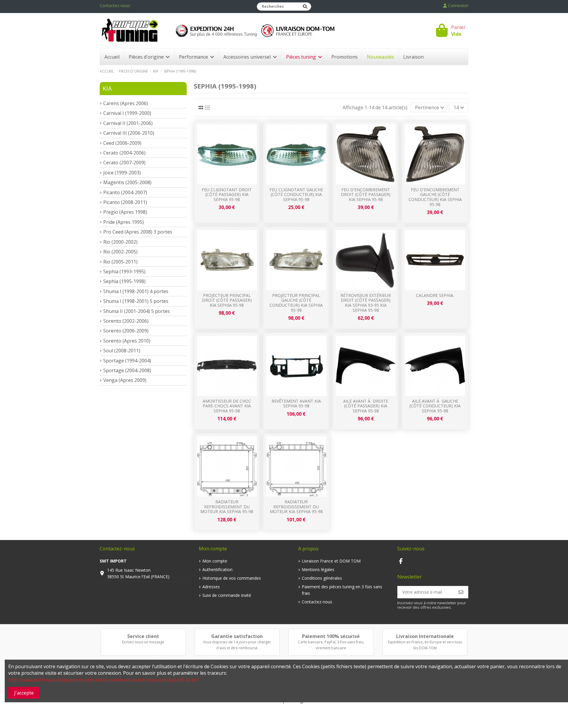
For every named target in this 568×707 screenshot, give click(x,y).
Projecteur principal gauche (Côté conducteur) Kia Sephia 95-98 (296, 303)
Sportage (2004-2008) (127, 370)
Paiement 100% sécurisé (331, 636)
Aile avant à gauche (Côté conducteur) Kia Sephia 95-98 (435, 406)
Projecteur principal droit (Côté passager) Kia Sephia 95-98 (227, 300)
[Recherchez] (305, 6)
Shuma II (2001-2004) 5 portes (136, 311)
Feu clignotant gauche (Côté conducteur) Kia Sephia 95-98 (296, 195)
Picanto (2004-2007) (125, 192)
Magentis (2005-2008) (127, 182)
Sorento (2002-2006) (126, 321)
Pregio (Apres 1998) (125, 212)
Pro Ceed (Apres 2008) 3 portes (137, 232)
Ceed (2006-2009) (122, 143)
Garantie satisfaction (237, 636)
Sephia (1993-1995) (124, 271)
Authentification (217, 569)
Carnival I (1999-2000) (127, 113)
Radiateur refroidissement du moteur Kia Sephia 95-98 (226, 507)
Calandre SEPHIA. (435, 295)
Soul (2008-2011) (121, 350)
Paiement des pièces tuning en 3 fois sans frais (342, 590)
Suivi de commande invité (226, 595)
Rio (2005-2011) (120, 261)
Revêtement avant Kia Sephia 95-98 (296, 403)
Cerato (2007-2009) (124, 162)
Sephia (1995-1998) (124, 281)
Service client (143, 636)
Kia (107, 88)
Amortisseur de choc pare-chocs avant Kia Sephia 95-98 (227, 406)
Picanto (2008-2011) (125, 202)
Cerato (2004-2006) (124, 153)
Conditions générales (322, 578)
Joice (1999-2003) (122, 172)
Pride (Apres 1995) (123, 222)
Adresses (211, 586)
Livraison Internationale (425, 636)
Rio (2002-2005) (120, 251)
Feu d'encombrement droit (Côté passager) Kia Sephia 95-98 (365, 195)
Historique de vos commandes (231, 578)
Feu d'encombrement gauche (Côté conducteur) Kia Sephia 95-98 (435, 197)
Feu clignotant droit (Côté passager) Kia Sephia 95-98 (227, 195)
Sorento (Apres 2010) (126, 341)
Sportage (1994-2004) (127, 360)
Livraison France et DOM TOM (331, 561)
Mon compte (214, 561)
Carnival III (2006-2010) (128, 133)
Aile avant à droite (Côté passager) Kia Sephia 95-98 (365, 406)
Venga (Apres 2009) (124, 380)
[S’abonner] (461, 592)
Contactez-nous (115, 5)
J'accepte (24, 693)
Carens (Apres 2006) (125, 103)
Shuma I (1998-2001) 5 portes (135, 301)
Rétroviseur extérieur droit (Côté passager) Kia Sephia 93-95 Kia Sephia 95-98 (366, 303)
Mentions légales (318, 569)
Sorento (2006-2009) (126, 330)
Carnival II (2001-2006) (128, 123)
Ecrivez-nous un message (143, 642)
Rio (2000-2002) (120, 242)
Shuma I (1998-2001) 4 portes (135, 291)
